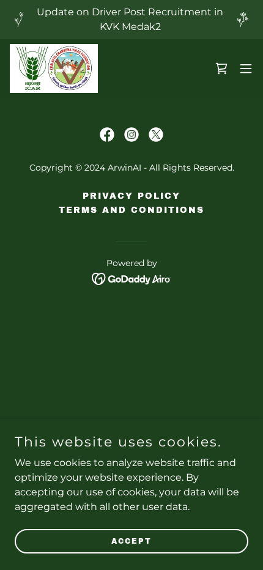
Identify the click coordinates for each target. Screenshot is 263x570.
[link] (54, 68)
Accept (131, 540)
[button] (246, 68)
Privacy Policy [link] (131, 196)
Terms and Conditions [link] (131, 210)
